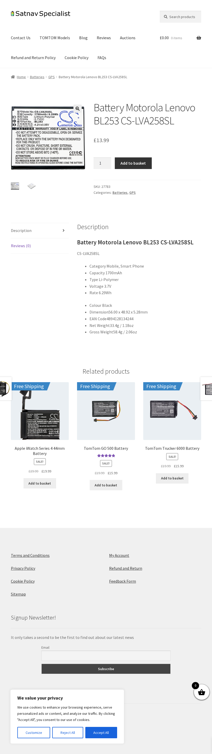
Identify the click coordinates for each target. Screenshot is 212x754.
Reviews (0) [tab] (21, 245)
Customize (34, 732)
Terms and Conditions (30, 555)
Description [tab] (21, 230)
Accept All (101, 732)
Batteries (37, 77)
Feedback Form (122, 581)
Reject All (67, 732)
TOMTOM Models (55, 37)
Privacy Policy (23, 568)
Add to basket (133, 163)
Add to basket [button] (39, 483)
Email (45, 647)
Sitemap (18, 594)
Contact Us (21, 37)
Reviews (104, 37)
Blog (83, 37)
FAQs (101, 57)
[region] (67, 716)
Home (21, 77)
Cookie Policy (76, 57)
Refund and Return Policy (33, 57)
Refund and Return (125, 568)
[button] (77, 109)
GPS (51, 77)
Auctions (127, 37)
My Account (119, 555)
